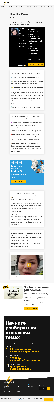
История (3, 6)
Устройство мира (19, 6)
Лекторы (18, 386)
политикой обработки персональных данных (24, 399)
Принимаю (48, 399)
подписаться (18, 181)
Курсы (17, 384)
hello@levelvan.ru (8, 389)
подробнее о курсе (31, 308)
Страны (10, 6)
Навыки (36, 6)
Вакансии (18, 391)
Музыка (43, 6)
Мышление (28, 6)
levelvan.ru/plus (38, 60)
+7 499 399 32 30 (7, 392)
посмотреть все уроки (36, 64)
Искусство (50, 6)
